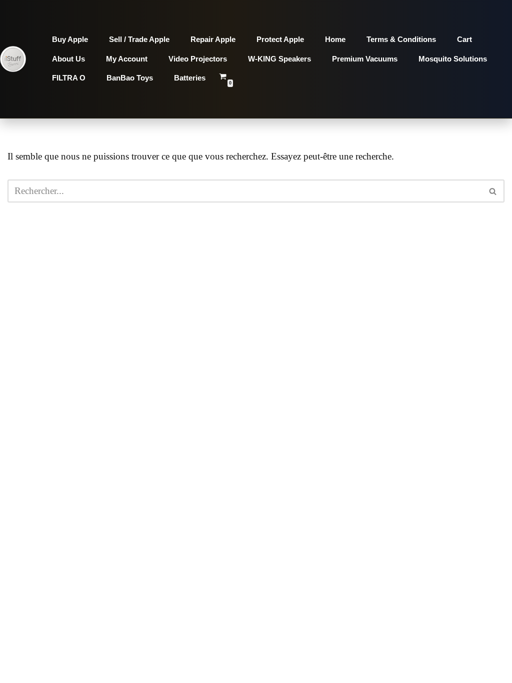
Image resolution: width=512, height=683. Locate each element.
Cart (464, 39)
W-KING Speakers (279, 58)
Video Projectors (197, 58)
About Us (68, 58)
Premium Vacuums (365, 58)
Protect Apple (280, 39)
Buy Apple (70, 39)
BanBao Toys (129, 78)
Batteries (190, 78)
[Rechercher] (493, 191)
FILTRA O (69, 78)
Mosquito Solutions (452, 58)
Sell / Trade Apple (139, 39)
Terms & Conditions (401, 39)
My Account (127, 58)
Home (335, 39)
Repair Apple (213, 39)
